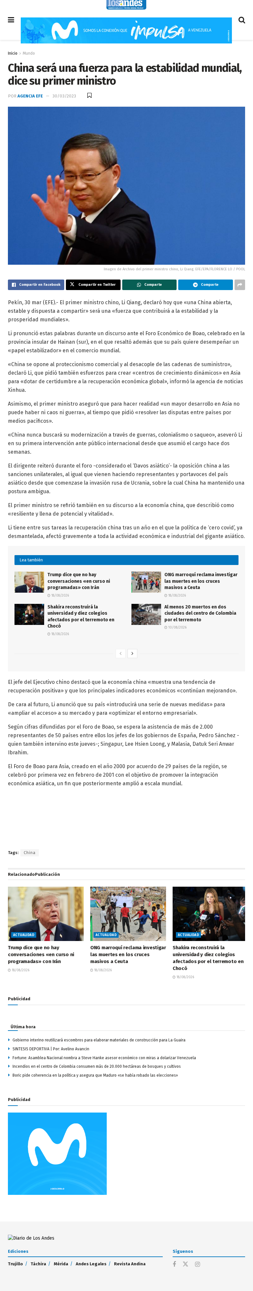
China (30, 852)
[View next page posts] (132, 653)
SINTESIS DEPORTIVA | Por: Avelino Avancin (51, 1049)
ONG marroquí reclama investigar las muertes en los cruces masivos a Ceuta (201, 581)
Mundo (29, 53)
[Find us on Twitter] (185, 1264)
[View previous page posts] (121, 653)
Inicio (12, 53)
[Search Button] (242, 20)
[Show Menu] (11, 20)
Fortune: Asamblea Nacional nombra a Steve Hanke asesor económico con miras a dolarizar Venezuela (104, 1058)
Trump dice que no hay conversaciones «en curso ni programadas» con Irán (78, 581)
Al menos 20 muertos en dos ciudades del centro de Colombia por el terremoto (200, 613)
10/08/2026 (176, 628)
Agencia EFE (30, 96)
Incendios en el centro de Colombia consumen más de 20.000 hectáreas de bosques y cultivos (97, 1066)
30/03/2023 (64, 96)
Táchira (38, 1263)
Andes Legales (91, 1263)
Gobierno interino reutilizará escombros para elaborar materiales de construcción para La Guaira (99, 1040)
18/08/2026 (59, 596)
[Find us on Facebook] (174, 1265)
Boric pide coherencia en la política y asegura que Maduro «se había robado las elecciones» (95, 1075)
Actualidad (23, 935)
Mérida (61, 1263)
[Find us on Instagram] (197, 1265)
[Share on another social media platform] (240, 285)
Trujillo (15, 1263)
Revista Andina (130, 1263)
